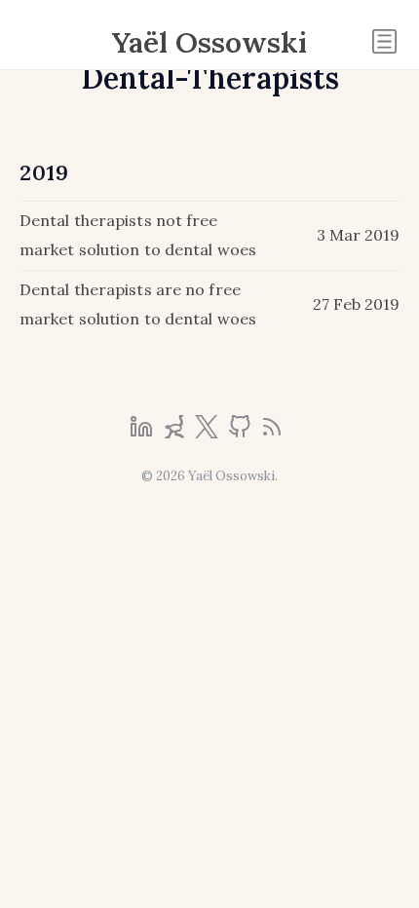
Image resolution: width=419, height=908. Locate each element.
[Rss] (272, 432)
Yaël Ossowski (209, 41)
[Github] (241, 432)
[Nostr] (176, 432)
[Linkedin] (143, 432)
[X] (208, 432)
